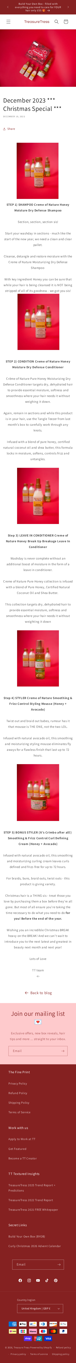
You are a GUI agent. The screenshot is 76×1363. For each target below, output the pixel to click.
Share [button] (11, 129)
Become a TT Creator (22, 1158)
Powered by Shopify (41, 1347)
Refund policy (63, 1347)
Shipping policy (60, 1354)
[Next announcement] (68, 7)
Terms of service (39, 1354)
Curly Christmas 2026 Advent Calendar (34, 1246)
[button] (8, 21)
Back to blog (41, 992)
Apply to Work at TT (21, 1139)
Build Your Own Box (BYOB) (26, 1236)
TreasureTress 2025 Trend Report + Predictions (32, 1187)
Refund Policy (17, 1093)
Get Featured (17, 1149)
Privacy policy (18, 1354)
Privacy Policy (17, 1083)
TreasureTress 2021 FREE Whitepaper (33, 1210)
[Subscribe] (62, 1051)
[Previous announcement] (7, 7)
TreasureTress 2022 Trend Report (30, 1200)
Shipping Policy (18, 1103)
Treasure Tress (22, 1347)
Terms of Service (19, 1112)
